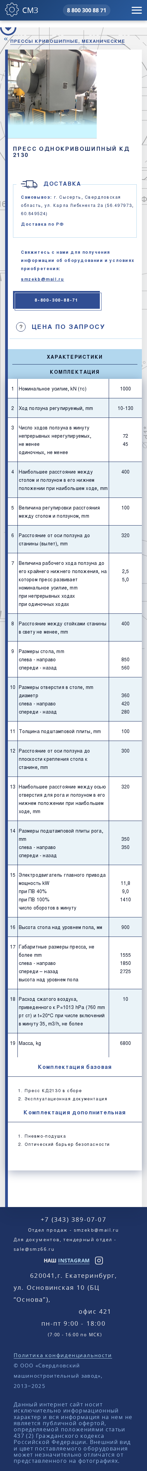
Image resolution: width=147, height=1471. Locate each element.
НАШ (67, 1260)
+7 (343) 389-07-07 (73, 1219)
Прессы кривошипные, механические (67, 41)
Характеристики (75, 356)
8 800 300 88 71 (86, 10)
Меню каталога (8, 27)
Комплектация (75, 371)
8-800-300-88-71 (56, 299)
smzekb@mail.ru (42, 279)
